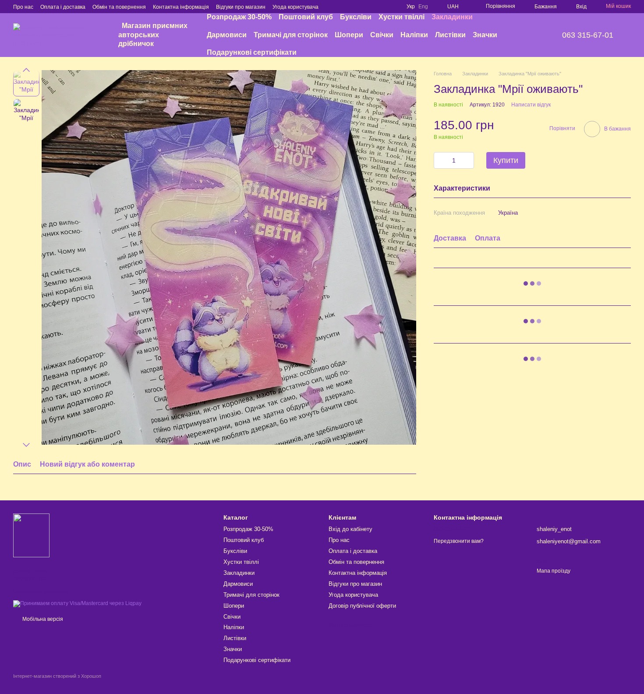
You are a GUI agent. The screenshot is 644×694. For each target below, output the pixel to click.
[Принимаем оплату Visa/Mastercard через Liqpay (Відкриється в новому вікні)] (77, 603)
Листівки (450, 35)
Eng (423, 6)
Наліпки (414, 35)
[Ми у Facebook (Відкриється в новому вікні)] (360, 6)
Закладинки (452, 17)
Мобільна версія (42, 619)
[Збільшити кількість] (467, 160)
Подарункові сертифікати (252, 52)
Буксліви (356, 17)
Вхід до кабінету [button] (350, 529)
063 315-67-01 (587, 35)
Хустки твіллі (402, 17)
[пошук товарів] (525, 35)
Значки (485, 35)
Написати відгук (531, 105)
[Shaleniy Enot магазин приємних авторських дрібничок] (31, 535)
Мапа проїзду (553, 571)
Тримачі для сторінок (291, 35)
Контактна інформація (181, 7)
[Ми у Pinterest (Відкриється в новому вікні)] (382, 6)
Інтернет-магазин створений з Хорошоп (57, 676)
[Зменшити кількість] (440, 160)
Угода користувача (295, 7)
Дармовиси (227, 35)
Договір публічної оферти (362, 605)
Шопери (349, 35)
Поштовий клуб (306, 17)
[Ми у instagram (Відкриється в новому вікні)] (371, 6)
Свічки (381, 35)
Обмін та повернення (119, 7)
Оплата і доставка (62, 7)
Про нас (23, 7)
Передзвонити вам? (459, 541)
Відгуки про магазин (240, 7)
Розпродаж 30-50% (239, 17)
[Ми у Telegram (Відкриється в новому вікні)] (392, 6)
